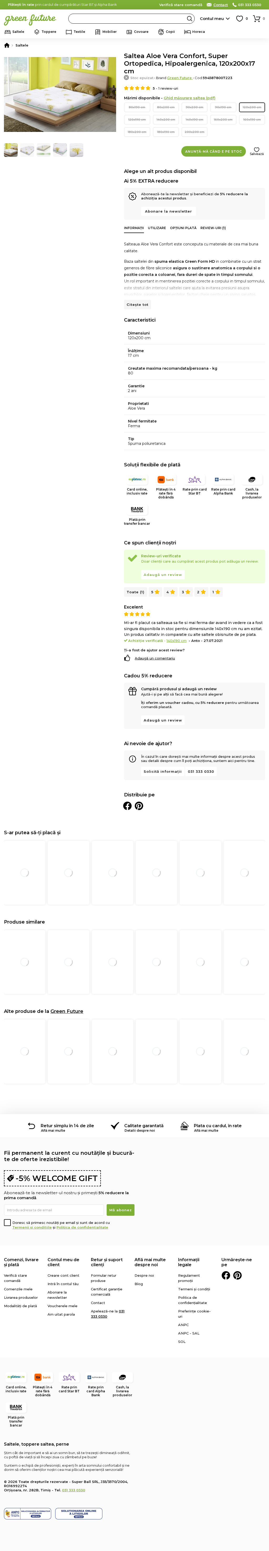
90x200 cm (194, 107)
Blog (138, 1284)
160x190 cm (252, 119)
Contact (220, 5)
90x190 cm (223, 107)
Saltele (18, 32)
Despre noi (144, 1275)
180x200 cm (137, 132)
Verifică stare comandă (180, 5)
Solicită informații (163, 771)
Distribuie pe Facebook (127, 806)
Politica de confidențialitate (82, 1227)
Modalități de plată (20, 1306)
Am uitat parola (61, 1314)
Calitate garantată (144, 1125)
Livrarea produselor (21, 1297)
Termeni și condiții (194, 1289)
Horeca (198, 32)
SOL (181, 1341)
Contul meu (212, 18)
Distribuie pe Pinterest (139, 806)
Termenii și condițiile (32, 1227)
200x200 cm (194, 132)
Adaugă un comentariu (155, 658)
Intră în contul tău (63, 1284)
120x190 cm (137, 119)
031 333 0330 (249, 5)
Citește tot (137, 304)
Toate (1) (135, 592)
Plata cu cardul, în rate (218, 1125)
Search (189, 18)
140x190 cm (194, 119)
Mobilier (109, 32)
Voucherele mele (62, 1306)
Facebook (226, 1275)
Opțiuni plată (183, 228)
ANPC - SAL (188, 1333)
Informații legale (188, 1262)
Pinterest (237, 1275)
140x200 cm (166, 119)
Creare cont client (63, 1275)
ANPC (183, 1325)
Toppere (49, 32)
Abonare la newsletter (168, 211)
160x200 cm (223, 119)
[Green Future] (7, 45)
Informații (134, 228)
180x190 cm (166, 132)
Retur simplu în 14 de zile (67, 1125)
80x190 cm (137, 107)
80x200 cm (166, 107)
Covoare (141, 32)
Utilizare (157, 228)
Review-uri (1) (213, 228)
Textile (79, 32)
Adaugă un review (163, 575)
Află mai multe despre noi (150, 1262)
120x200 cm (252, 107)
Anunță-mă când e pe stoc (213, 151)
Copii (170, 32)
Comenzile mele (18, 1289)
